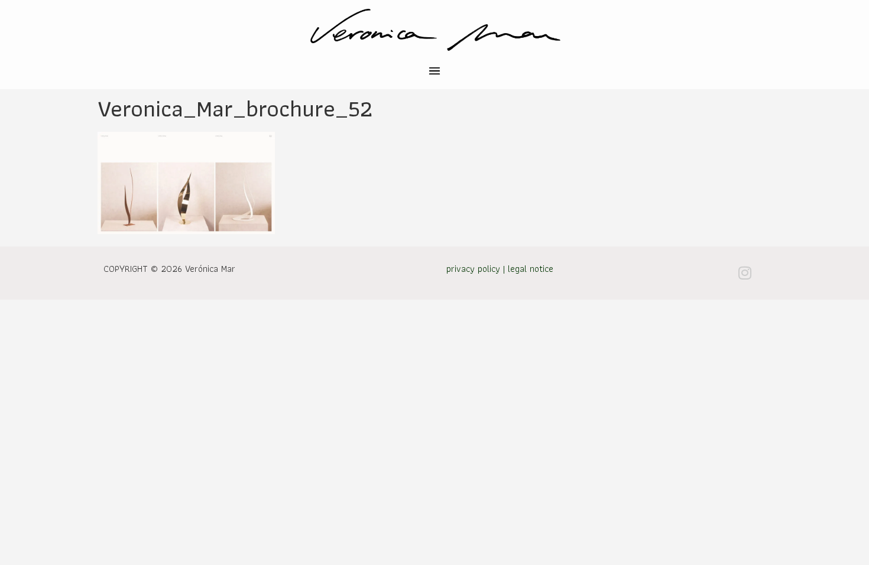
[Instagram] (745, 273)
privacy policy (473, 268)
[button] (435, 72)
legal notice (530, 268)
